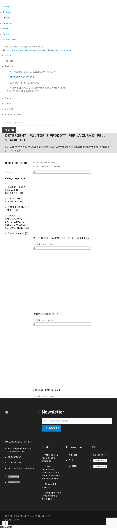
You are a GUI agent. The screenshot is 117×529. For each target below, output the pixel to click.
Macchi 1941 (99, 455)
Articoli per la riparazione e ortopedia (50, 458)
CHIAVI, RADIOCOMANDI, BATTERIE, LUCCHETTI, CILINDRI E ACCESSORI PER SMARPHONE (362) (17, 221)
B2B (71, 460)
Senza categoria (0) (18, 233)
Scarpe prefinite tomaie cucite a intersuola (51, 495)
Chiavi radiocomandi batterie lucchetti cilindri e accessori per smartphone (51, 472)
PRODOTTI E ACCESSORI (24, 147)
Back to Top (6, 527)
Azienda (7, 12)
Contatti (7, 34)
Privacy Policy (100, 460)
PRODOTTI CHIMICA (47, 147)
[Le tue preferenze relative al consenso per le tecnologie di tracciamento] (5, 524)
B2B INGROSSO (10, 39)
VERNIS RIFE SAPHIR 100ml (46, 390)
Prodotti (7, 17)
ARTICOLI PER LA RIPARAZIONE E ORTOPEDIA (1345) (15, 190)
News (5, 28)
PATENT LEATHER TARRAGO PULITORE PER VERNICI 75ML (62, 238)
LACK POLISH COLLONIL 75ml (47, 314)
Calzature (8, 23)
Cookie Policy (100, 466)
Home (6, 6)
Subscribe (52, 428)
